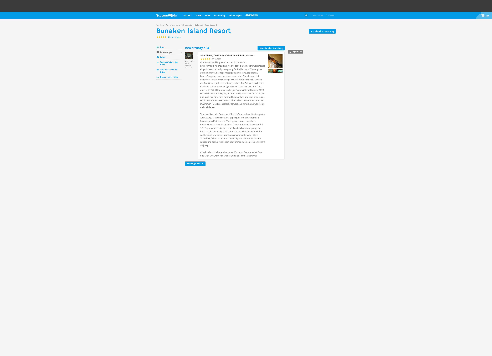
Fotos (162, 57)
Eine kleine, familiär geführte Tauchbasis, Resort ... (228, 55)
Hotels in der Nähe (169, 77)
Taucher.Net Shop (484, 15)
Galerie (198, 15)
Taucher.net (166, 15)
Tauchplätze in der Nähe (168, 71)
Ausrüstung (219, 15)
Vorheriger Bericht (195, 163)
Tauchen (187, 15)
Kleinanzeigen (235, 15)
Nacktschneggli (191, 61)
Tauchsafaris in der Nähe (169, 63)
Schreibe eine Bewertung (322, 31)
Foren (207, 15)
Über (162, 47)
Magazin (251, 15)
